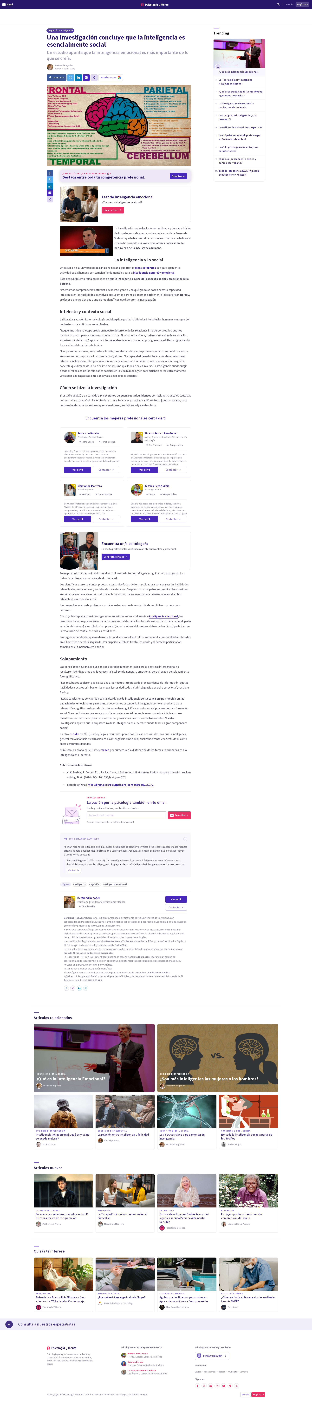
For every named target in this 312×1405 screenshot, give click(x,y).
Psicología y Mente (91, 949)
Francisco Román (88, 433)
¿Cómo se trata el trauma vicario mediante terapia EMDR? (248, 1299)
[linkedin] (78, 77)
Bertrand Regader (64, 65)
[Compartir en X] (50, 179)
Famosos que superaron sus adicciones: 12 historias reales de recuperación (62, 1216)
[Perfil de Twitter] (85, 988)
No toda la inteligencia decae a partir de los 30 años (246, 1137)
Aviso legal (121, 1394)
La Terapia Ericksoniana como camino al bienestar (122, 1216)
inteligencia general (146, 273)
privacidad (133, 1394)
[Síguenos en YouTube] (223, 1385)
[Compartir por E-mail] (50, 192)
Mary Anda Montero (90, 486)
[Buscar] (278, 4)
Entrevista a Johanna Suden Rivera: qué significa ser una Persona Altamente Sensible (184, 1218)
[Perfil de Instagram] (72, 988)
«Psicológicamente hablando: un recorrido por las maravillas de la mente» (105, 972)
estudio (74, 734)
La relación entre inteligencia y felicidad (123, 1135)
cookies (144, 1394)
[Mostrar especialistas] (9, 1324)
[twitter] (70, 77)
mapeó (105, 750)
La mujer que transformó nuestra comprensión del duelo (241, 1216)
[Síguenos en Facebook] (197, 1385)
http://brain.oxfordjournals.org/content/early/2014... (121, 785)
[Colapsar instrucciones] (185, 839)
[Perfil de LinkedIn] (79, 988)
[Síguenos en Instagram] (217, 1385)
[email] (86, 77)
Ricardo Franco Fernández (161, 433)
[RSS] (236, 1385)
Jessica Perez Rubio (157, 486)
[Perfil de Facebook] (66, 988)
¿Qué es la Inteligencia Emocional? (70, 1079)
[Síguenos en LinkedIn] (210, 1385)
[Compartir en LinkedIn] (50, 186)
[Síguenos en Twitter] (204, 1385)
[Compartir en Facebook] (50, 173)
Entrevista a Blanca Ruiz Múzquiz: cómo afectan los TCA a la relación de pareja (60, 1299)
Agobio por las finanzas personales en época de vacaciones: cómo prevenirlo (183, 1299)
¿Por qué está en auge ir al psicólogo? (121, 1297)
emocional (168, 273)
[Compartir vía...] (50, 199)
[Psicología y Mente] (155, 4)
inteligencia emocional (163, 616)
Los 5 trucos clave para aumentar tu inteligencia (182, 1137)
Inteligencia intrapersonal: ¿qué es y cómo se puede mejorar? (62, 1137)
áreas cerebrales (145, 268)
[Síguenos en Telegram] (230, 1385)
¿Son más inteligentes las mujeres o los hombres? (209, 1079)
